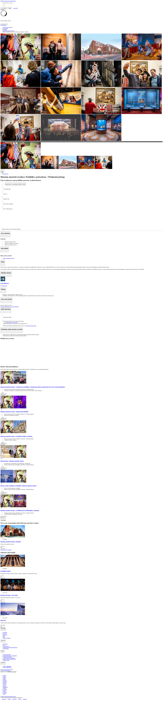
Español (4, 682)
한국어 (4, 684)
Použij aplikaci (3, 25)
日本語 (4, 688)
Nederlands (5, 687)
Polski (4, 690)
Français (4, 683)
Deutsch (4, 680)
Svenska (4, 693)
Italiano (4, 685)
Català (4, 676)
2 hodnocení (5, 173)
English (4, 675)
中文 (4, 694)
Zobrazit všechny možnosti (6, 549)
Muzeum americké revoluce (8, 258)
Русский (5, 691)
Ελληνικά (5, 681)
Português (5, 689)
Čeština (4, 677)
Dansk (4, 678)
